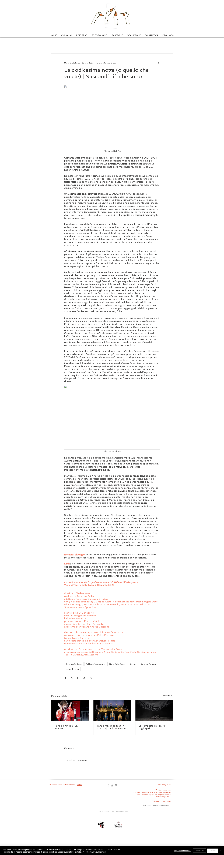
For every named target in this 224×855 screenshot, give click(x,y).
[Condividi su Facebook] (65, 678)
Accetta (212, 850)
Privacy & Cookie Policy (161, 801)
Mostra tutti (168, 695)
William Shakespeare (95, 664)
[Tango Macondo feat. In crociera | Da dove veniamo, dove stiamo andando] (112, 710)
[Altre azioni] (158, 62)
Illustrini (79, 785)
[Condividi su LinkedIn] (78, 678)
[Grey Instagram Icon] (112, 785)
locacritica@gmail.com (120, 811)
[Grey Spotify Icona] (116, 785)
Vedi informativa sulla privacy (94, 851)
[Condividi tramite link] (84, 678)
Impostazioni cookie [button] (182, 850)
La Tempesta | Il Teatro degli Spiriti (152, 727)
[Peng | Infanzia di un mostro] (70, 710)
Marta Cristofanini (117, 664)
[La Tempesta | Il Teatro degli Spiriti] (154, 710)
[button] (66, 35)
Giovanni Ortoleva (148, 664)
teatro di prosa (72, 669)
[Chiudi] (220, 850)
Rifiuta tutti (199, 850)
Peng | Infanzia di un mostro (66, 727)
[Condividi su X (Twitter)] (72, 678)
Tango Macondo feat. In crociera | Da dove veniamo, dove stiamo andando (112, 727)
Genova (133, 664)
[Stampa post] (91, 678)
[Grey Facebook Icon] (108, 785)
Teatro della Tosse (74, 664)
